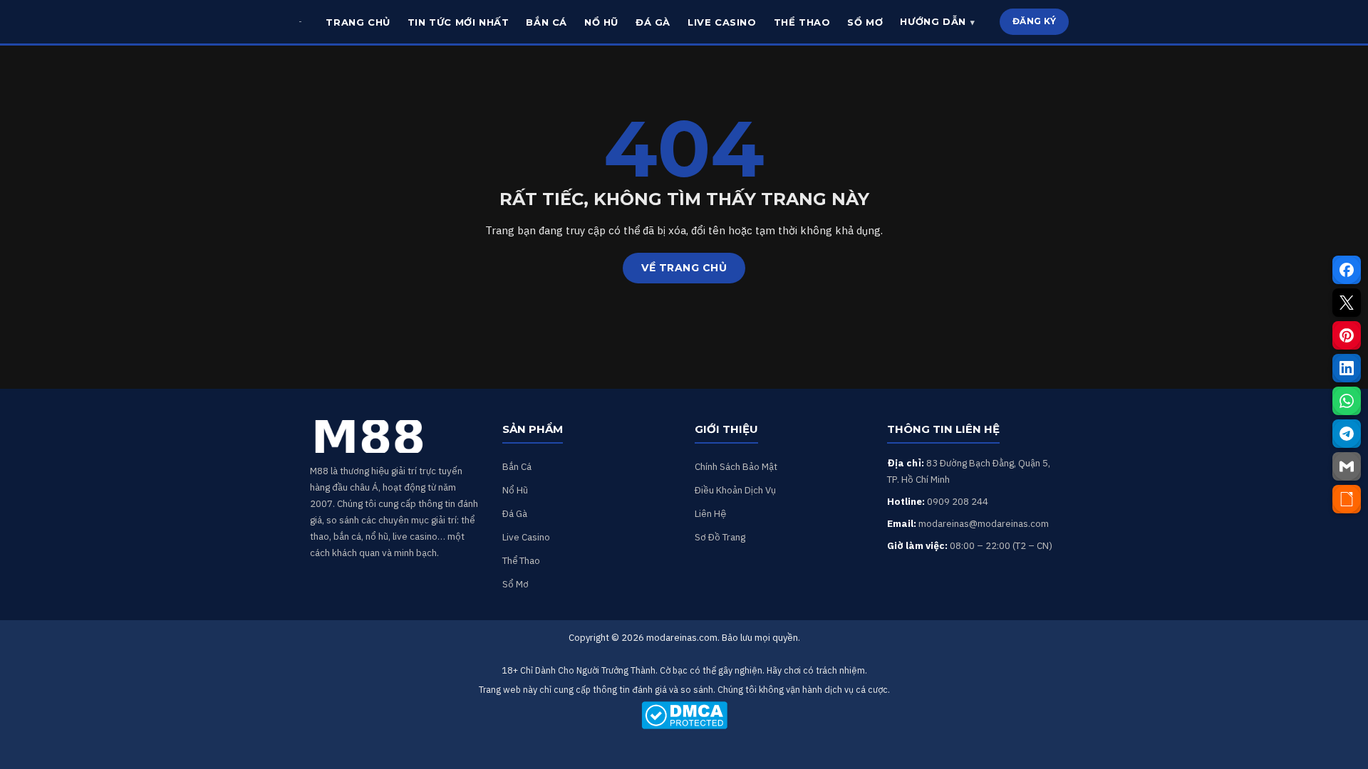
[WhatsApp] (1346, 401)
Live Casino (526, 536)
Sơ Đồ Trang (720, 536)
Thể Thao (521, 560)
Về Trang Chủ (684, 267)
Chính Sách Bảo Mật (736, 466)
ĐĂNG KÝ (1034, 21)
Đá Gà (514, 513)
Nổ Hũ (515, 489)
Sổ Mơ (515, 583)
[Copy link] (1346, 499)
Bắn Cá (517, 466)
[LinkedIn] (1346, 368)
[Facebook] (1346, 270)
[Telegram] (1346, 433)
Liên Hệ (710, 513)
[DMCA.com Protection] (684, 715)
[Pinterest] (1346, 335)
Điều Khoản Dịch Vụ (735, 489)
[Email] (1346, 466)
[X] (1346, 302)
